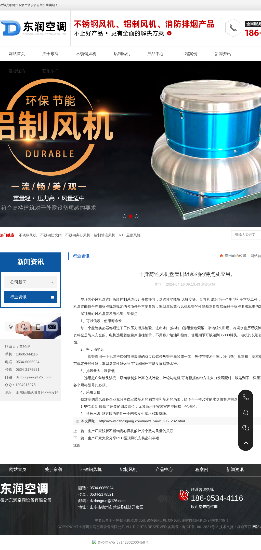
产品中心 (164, 469)
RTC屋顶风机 (129, 235)
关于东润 (53, 469)
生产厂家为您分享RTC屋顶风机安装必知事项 (123, 438)
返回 (77, 445)
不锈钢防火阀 (51, 235)
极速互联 (244, 527)
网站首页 (18, 469)
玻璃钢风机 (172, 520)
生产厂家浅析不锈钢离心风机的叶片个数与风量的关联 (130, 431)
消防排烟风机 (192, 520)
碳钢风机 (154, 520)
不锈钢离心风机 (77, 235)
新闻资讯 (235, 469)
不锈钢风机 (28, 235)
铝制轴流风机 (104, 235)
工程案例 (199, 469)
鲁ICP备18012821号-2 (200, 527)
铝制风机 (128, 469)
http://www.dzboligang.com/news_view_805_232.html (142, 421)
